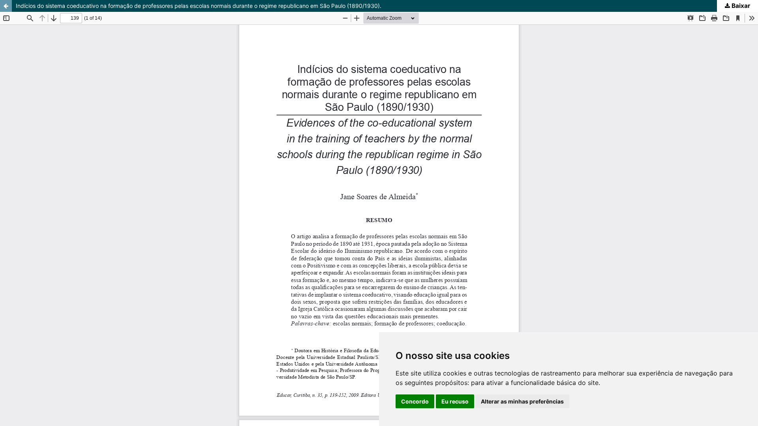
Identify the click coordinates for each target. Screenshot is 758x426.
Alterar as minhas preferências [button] (522, 401)
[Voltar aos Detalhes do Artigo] (6, 6)
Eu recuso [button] (455, 401)
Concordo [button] (415, 401)
